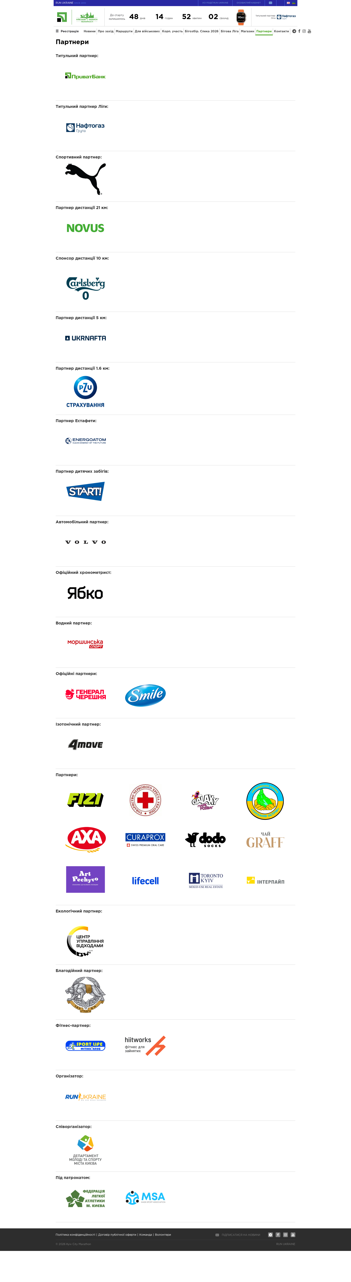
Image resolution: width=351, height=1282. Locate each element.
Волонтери (163, 1235)
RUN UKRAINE (71, 3)
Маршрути (124, 31)
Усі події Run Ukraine (215, 3)
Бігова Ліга (230, 31)
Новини (90, 31)
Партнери (264, 31)
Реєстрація (70, 31)
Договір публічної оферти (117, 1235)
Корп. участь (172, 31)
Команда (145, 1235)
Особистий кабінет (249, 3)
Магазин (247, 31)
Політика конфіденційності (75, 1235)
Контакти (281, 31)
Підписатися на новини (241, 1235)
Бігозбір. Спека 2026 (202, 31)
